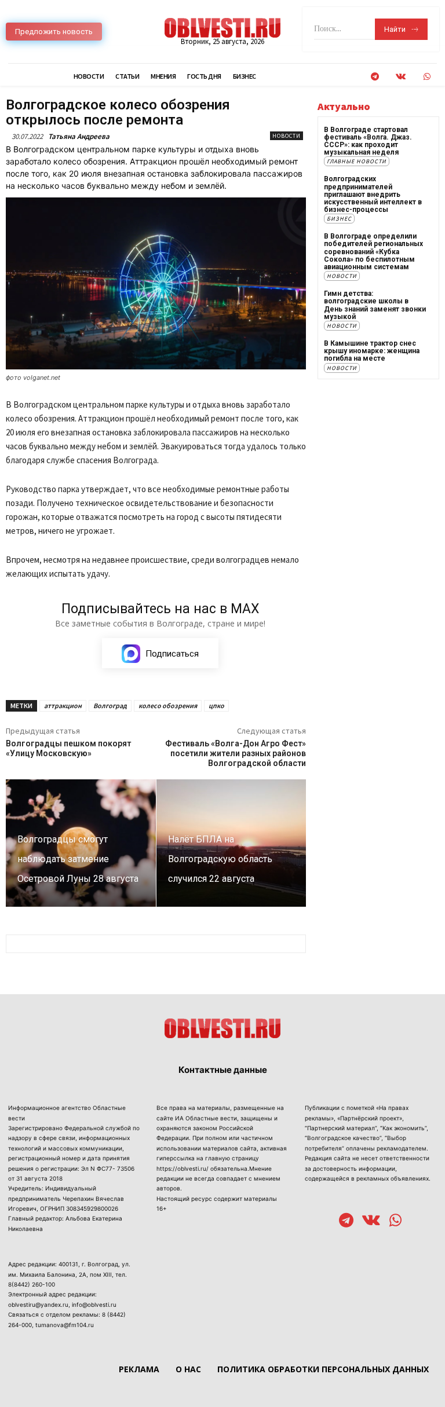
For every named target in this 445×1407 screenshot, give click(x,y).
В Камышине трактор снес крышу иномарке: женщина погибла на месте (372, 350)
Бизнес (339, 218)
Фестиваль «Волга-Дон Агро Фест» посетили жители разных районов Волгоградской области (235, 753)
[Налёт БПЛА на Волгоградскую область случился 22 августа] (231, 843)
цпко (216, 705)
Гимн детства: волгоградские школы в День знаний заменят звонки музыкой (375, 305)
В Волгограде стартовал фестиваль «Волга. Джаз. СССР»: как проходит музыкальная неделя (368, 141)
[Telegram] (374, 77)
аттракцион (63, 705)
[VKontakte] (401, 77)
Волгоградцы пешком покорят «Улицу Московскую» (68, 748)
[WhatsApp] (427, 77)
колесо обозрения (167, 705)
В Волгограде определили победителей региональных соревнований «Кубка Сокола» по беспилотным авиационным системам (373, 251)
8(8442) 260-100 (31, 1284)
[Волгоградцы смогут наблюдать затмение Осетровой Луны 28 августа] (81, 843)
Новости (286, 136)
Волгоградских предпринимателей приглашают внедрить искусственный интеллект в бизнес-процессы (373, 194)
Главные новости (356, 161)
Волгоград (110, 705)
